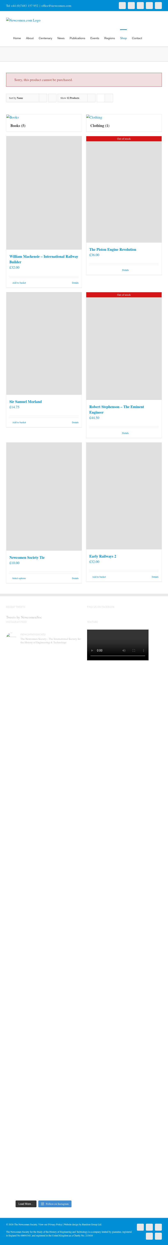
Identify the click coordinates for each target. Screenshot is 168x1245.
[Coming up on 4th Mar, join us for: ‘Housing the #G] (34, 1124)
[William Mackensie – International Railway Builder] (44, 193)
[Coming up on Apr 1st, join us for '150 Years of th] (34, 954)
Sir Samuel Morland (25, 401)
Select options (19, 578)
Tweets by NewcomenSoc (24, 617)
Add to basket (19, 282)
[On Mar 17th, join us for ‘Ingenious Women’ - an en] (72, 933)
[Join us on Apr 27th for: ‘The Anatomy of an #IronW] (53, 732)
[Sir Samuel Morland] (44, 343)
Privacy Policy (55, 1224)
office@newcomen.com (56, 5)
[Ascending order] (52, 98)
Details (75, 282)
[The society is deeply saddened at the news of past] (72, 735)
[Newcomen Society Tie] (44, 497)
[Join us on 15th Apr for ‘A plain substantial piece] (14, 949)
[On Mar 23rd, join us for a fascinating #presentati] (53, 944)
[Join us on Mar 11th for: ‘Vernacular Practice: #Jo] (14, 1124)
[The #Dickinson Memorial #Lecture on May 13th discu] (34, 753)
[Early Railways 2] (124, 496)
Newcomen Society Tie (27, 557)
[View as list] (109, 98)
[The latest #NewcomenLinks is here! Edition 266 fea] (14, 725)
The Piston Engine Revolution (112, 249)
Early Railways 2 (102, 556)
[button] (155, 38)
